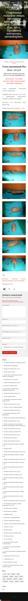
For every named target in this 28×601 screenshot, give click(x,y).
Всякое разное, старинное (10, 511)
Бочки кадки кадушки (9, 371)
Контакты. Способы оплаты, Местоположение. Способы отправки (14, 81)
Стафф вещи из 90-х (9, 559)
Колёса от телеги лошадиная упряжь (13, 407)
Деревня (13, 574)
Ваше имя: (5, 319)
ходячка (17, 581)
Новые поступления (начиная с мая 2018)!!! (15, 500)
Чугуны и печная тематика (10, 508)
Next (27, 49)
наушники (5, 581)
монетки (15, 579)
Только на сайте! (8, 539)
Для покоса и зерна (9, 536)
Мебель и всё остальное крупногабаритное (14, 417)
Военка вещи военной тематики (12, 441)
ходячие (11, 581)
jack (8, 574)
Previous (1, 49)
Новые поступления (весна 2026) (12, 382)
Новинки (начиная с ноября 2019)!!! (13, 474)
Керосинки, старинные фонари (12, 517)
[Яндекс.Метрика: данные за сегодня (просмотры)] (5, 600)
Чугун (18, 574)
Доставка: (5, 344)
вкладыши (5, 576)
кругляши (9, 579)
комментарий (5, 305)
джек (4, 579)
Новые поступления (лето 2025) (12, 404)
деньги (21, 576)
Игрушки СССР (7, 448)
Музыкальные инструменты (11, 365)
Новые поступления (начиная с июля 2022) (14, 451)
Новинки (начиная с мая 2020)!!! (12, 471)
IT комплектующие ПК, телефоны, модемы (14, 362)
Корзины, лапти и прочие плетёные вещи (14, 523)
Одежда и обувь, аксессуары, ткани (12, 532)
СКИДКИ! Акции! (8, 514)
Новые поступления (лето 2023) (12, 434)
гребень (11, 576)
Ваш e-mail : (10, 325)
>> (3, 275)
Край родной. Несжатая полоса (11, 555)
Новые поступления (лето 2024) (12, 420)
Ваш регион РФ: (6, 338)
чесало (21, 581)
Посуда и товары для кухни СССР (12, 431)
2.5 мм (4, 574)
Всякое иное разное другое (10, 562)
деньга (16, 576)
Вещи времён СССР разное (10, 437)
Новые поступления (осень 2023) (12, 428)
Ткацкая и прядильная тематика (12, 520)
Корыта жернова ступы (9, 396)
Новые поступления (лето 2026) (12, 368)
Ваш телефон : (11, 331)
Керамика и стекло (8, 526)
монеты (20, 579)
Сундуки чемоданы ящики (10, 385)
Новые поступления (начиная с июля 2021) (14, 459)
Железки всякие (8, 529)
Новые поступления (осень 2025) (12, 393)
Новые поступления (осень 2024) (12, 410)
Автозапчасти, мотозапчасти (11, 379)
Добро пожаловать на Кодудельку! (14, 8)
